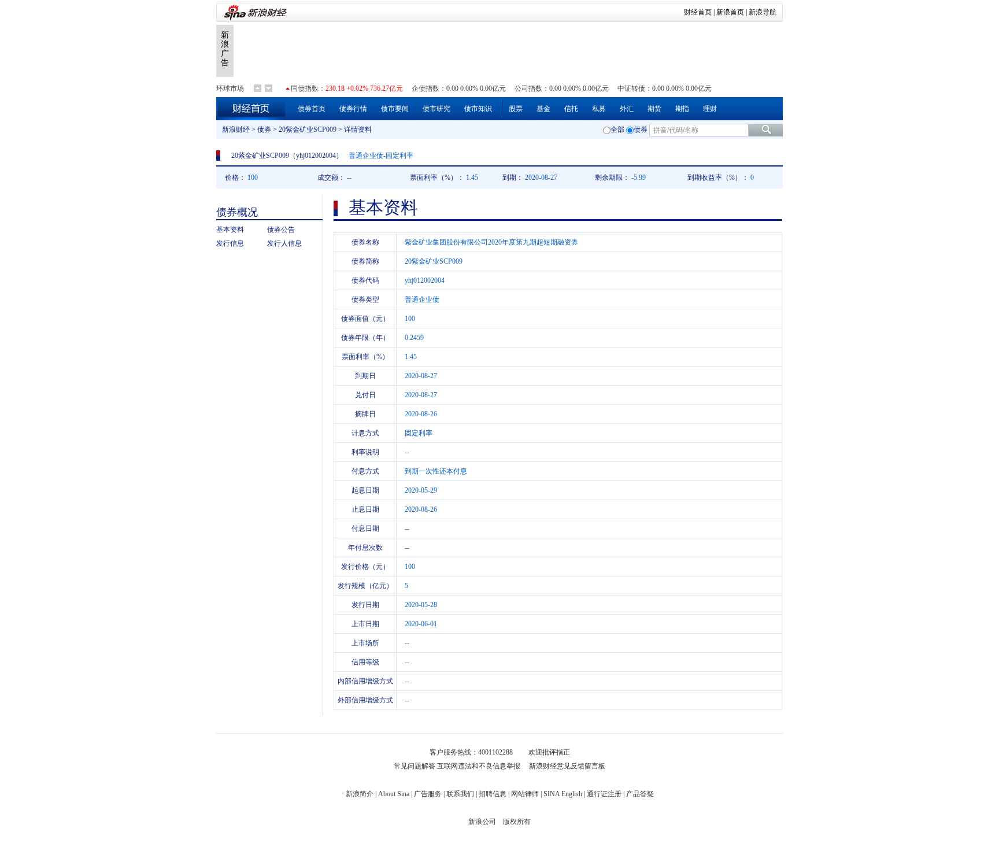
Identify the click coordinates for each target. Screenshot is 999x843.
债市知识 (478, 109)
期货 (654, 109)
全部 (617, 129)
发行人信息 (284, 243)
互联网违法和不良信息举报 (478, 766)
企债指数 (425, 88)
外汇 (627, 109)
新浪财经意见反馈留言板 (567, 766)
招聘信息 (492, 794)
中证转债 (631, 88)
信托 (571, 109)
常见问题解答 (414, 766)
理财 (710, 109)
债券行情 (353, 109)
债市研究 (436, 109)
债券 (264, 129)
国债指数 (305, 88)
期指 (682, 109)
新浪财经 (236, 129)
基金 (543, 109)
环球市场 (230, 88)
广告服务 (428, 794)
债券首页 (311, 109)
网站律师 (525, 794)
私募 (599, 109)
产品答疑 (640, 794)
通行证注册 (604, 794)
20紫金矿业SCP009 (307, 129)
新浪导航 (762, 12)
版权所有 (517, 822)
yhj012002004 (316, 155)
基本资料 (230, 229)
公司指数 (528, 88)
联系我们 (460, 794)
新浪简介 (359, 794)
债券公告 (281, 229)
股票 (516, 109)
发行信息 (230, 243)
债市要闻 (395, 109)
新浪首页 (730, 12)
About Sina (393, 794)
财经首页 (698, 12)
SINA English (562, 794)
